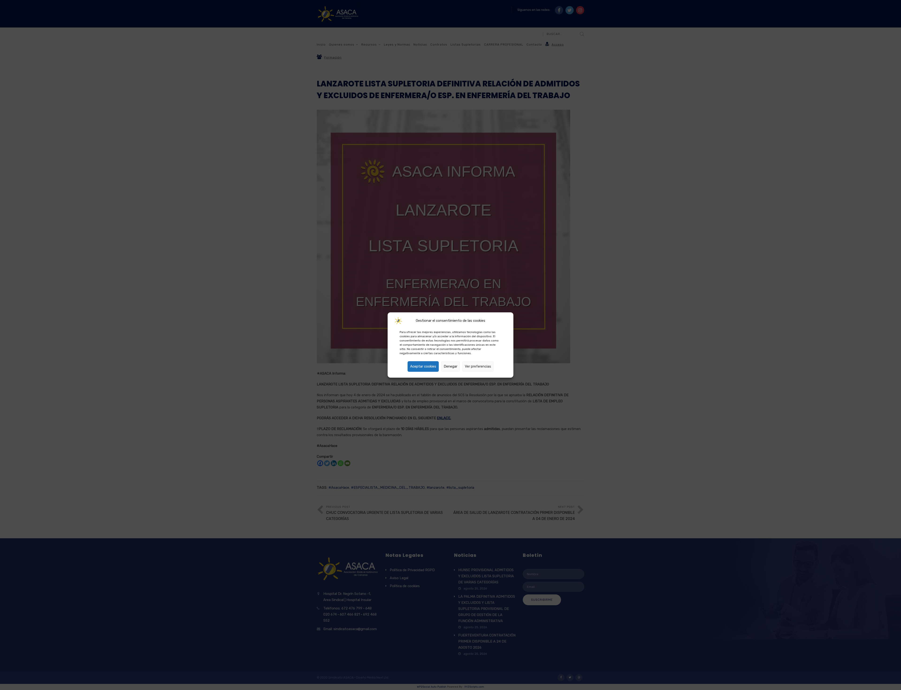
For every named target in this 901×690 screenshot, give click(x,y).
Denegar (450, 366)
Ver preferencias (478, 366)
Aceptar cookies (423, 366)
